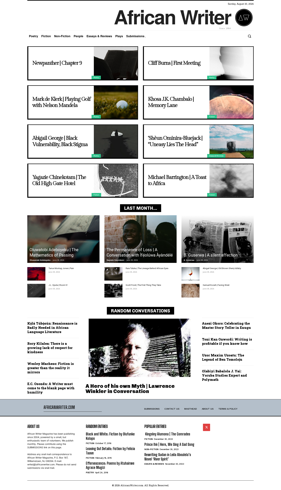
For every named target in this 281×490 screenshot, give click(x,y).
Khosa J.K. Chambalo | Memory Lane (171, 102)
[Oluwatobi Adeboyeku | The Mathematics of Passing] (63, 239)
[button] (249, 36)
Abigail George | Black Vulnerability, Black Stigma (60, 141)
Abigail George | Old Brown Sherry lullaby (222, 268)
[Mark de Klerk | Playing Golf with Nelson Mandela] (116, 102)
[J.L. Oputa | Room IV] (36, 290)
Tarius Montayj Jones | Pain (61, 268)
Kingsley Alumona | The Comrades (167, 434)
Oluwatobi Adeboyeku (40, 260)
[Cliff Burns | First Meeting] (231, 63)
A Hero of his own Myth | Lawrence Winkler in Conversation (130, 388)
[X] (206, 427)
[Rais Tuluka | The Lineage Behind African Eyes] (113, 274)
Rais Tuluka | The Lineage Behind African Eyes (147, 268)
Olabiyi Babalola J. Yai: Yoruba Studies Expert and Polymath (224, 375)
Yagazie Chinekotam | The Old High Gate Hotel (59, 180)
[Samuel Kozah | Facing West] (190, 290)
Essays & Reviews (216, 156)
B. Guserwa (189, 260)
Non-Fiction (151, 449)
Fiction (212, 117)
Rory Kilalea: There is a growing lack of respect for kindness (50, 347)
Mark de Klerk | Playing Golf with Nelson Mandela (61, 102)
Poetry (96, 77)
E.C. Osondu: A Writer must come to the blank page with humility (50, 388)
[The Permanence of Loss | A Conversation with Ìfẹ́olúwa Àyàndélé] (140, 239)
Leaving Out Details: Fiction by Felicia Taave (110, 450)
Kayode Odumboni (115, 260)
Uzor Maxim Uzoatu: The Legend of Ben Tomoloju (223, 357)
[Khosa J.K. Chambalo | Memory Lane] (231, 102)
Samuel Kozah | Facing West (216, 285)
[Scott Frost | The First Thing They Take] (113, 290)
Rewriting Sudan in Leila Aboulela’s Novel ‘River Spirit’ (167, 456)
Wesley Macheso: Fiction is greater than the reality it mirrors (50, 367)
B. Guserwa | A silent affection (211, 255)
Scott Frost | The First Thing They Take (143, 285)
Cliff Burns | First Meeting (174, 63)
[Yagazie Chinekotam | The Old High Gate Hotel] (116, 180)
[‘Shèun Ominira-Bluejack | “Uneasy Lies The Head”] (231, 141)
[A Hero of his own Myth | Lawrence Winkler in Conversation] (140, 348)
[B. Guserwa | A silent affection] (217, 239)
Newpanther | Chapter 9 (57, 63)
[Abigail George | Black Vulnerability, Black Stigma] (116, 141)
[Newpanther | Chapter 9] (116, 63)
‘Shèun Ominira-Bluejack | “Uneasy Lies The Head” (175, 141)
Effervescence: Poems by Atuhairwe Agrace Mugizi (110, 465)
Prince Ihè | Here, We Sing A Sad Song (169, 444)
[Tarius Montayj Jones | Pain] (36, 274)
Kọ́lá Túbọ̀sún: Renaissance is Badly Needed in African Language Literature (52, 327)
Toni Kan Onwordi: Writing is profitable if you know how (227, 341)
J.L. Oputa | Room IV (58, 285)
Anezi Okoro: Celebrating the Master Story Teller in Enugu (226, 325)
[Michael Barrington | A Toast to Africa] (231, 180)
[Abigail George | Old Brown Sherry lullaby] (190, 274)
